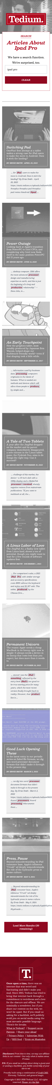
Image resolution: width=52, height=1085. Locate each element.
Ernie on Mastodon (35, 1039)
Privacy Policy (16, 1035)
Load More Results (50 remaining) (26, 927)
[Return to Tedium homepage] (26, 19)
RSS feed (17, 1039)
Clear (26, 80)
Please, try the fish (30, 1082)
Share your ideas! (27, 1032)
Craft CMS (43, 1072)
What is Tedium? (15, 1028)
